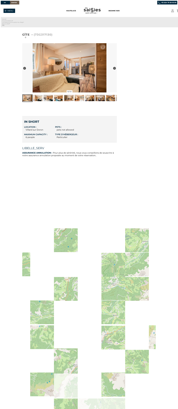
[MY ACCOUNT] (172, 11)
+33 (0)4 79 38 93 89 (168, 2)
